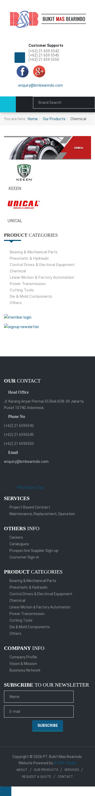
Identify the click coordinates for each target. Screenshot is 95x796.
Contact (65, 777)
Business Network (25, 670)
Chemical (18, 271)
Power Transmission (28, 283)
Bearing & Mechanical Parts (34, 252)
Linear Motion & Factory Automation (42, 277)
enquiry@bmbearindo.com (40, 85)
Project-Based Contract (30, 507)
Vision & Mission (23, 664)
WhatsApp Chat (30, 487)
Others (16, 302)
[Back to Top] (5, 791)
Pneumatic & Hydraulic (29, 258)
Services (71, 770)
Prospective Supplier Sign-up (34, 550)
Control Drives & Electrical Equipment (42, 264)
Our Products (54, 119)
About (21, 770)
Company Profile (23, 657)
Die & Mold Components (31, 296)
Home (33, 119)
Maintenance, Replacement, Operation (42, 514)
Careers (16, 537)
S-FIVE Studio (65, 763)
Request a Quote (36, 777)
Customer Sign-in (24, 557)
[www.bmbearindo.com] (47, 16)
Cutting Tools (22, 290)
